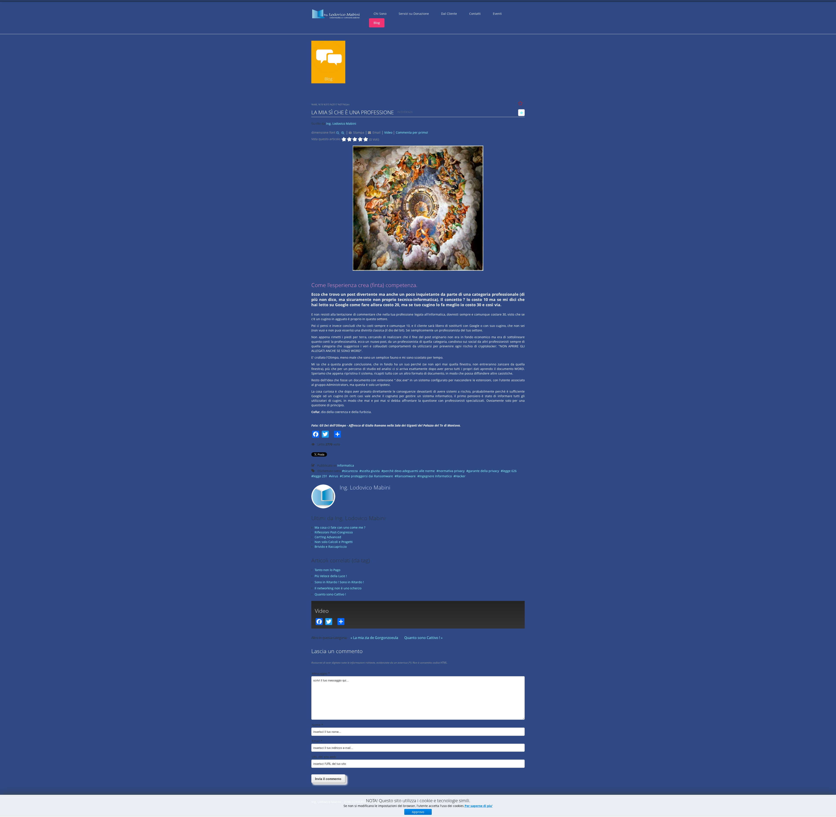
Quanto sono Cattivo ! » (423, 637)
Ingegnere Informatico (435, 476)
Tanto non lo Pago (327, 570)
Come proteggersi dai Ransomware (367, 476)
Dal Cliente (449, 14)
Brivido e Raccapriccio (331, 547)
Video (388, 132)
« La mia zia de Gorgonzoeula (374, 637)
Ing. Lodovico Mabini (341, 123)
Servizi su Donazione (414, 14)
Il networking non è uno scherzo (338, 588)
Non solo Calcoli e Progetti (334, 542)
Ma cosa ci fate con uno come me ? (340, 527)
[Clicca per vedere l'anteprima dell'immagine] (418, 208)
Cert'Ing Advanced (328, 537)
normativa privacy (451, 471)
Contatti (475, 14)
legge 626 (510, 471)
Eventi (497, 14)
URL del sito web (324, 757)
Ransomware (406, 476)
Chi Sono (380, 14)
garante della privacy (483, 471)
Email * (317, 741)
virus (334, 476)
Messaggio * (321, 673)
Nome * (317, 725)
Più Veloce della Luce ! (331, 576)
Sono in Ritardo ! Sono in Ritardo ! (339, 582)
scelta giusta (370, 471)
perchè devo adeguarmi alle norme (409, 471)
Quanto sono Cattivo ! (330, 594)
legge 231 (320, 476)
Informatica (345, 465)
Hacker (460, 476)
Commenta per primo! (412, 132)
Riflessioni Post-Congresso (334, 532)
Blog (377, 23)
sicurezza (351, 471)
